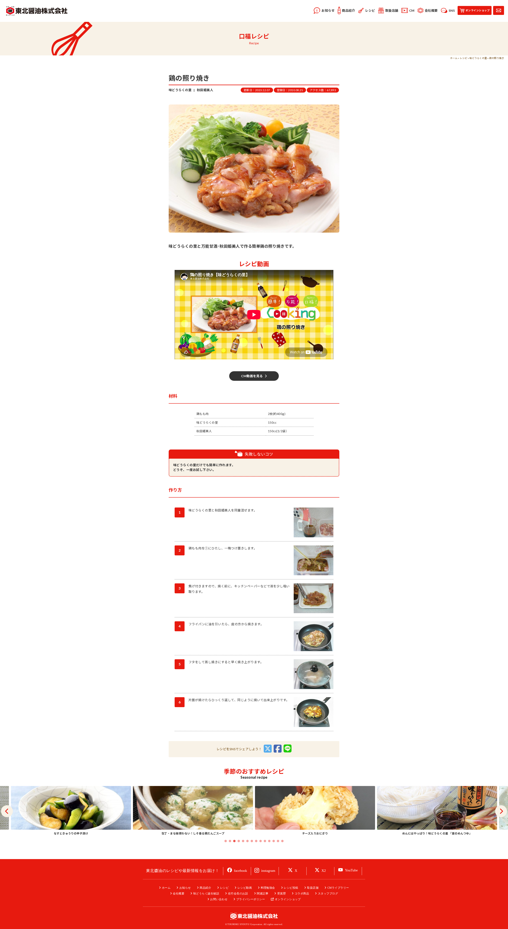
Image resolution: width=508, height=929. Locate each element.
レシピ (463, 58)
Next (501, 811)
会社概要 (178, 893)
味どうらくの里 (478, 58)
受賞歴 (281, 893)
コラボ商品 (302, 893)
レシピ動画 (245, 887)
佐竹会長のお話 (238, 893)
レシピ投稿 (291, 887)
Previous (7, 811)
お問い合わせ (218, 899)
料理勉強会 (268, 887)
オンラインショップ (288, 899)
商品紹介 (205, 887)
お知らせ (185, 887)
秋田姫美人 (205, 90)
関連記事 (262, 893)
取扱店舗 (312, 887)
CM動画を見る (252, 376)
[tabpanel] (315, 811)
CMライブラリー (338, 887)
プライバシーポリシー (250, 899)
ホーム (453, 58)
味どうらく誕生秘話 (206, 893)
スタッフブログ (328, 893)
